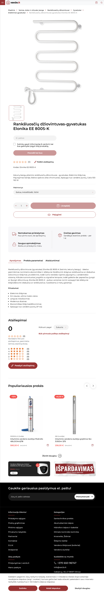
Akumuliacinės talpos (63, 523)
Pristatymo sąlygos (16, 518)
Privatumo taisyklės (17, 532)
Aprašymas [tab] (15, 260)
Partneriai (12, 536)
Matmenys (18, 188)
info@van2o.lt (60, 567)
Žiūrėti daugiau (49, 456)
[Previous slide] (86, 385)
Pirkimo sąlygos (15, 527)
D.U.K (10, 545)
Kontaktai (12, 541)
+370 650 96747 (66, 563)
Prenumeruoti (83, 497)
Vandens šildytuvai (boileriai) (67, 545)
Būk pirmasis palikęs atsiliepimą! (54, 333)
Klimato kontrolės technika (66, 532)
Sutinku (23, 588)
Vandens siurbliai (62, 550)
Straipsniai (13, 550)
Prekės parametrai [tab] (33, 260)
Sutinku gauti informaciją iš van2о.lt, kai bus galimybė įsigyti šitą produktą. (35, 145)
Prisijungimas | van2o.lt (18, 563)
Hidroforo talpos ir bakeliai (66, 527)
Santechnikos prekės (63, 518)
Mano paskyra (14, 567)
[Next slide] (93, 385)
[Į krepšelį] (48, 445)
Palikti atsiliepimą (45, 162)
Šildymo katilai (60, 541)
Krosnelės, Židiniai (62, 536)
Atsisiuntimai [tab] (53, 260)
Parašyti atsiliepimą (24, 365)
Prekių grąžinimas (16, 523)
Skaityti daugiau (82, 588)
